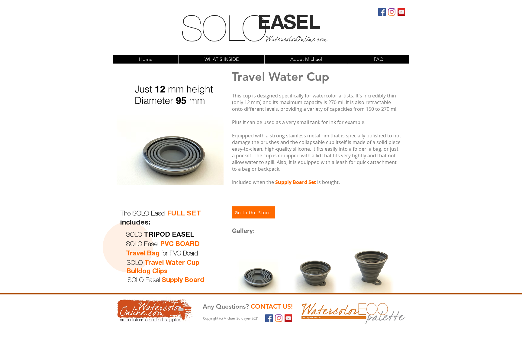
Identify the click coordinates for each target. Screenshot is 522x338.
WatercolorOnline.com (296, 40)
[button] (221, 59)
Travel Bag (143, 254)
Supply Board (183, 280)
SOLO (223, 31)
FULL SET (184, 214)
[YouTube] (401, 12)
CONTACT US (271, 306)
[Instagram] (391, 12)
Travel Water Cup (171, 263)
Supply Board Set (295, 182)
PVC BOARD (180, 244)
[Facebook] (382, 12)
